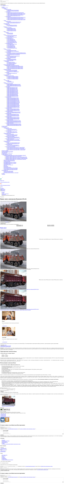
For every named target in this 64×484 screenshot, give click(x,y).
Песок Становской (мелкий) (11, 57)
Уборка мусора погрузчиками (10, 136)
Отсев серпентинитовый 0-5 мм (12, 42)
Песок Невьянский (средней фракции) (13, 51)
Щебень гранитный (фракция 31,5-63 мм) (13, 105)
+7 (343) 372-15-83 (3, 416)
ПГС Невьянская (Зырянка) (11, 63)
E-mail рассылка (4, 153)
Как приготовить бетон (7, 167)
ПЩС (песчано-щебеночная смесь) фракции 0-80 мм (15, 68)
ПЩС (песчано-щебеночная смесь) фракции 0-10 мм (15, 66)
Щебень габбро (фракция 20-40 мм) (12, 93)
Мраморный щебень (9, 116)
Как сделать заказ (4, 152)
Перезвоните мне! (3, 223)
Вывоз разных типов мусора (10, 138)
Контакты (3, 174)
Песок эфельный (8, 58)
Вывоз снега (3, 227)
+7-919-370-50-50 (2, 448)
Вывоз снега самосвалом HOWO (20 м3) (13, 143)
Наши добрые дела (5, 170)
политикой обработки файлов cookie (42, 469)
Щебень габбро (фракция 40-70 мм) (12, 94)
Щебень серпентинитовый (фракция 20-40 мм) (14, 124)
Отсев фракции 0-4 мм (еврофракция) (11, 35)
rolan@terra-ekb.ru (3, 451)
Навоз (5, 31)
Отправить (2, 483)
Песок (5, 48)
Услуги (3, 456)
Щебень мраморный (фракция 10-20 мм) (13, 117)
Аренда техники (6, 127)
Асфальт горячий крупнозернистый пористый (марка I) (15, 12)
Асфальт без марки (8, 9)
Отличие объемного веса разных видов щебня (11, 168)
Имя (1, 475)
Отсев (5, 34)
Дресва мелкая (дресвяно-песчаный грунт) (13, 22)
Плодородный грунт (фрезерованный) (13, 71)
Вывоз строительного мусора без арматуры (13, 140)
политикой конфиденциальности (30, 466)
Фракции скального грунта (10, 75)
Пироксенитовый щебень (9, 119)
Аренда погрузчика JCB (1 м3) (11, 129)
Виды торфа (7, 80)
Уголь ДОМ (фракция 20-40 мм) (12, 25)
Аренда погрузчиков (9, 128)
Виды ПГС (7, 61)
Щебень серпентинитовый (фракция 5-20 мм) (14, 123)
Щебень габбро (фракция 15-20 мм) (12, 92)
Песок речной (8, 55)
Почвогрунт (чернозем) (7, 69)
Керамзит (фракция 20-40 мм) (11, 30)
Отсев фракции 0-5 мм (9, 37)
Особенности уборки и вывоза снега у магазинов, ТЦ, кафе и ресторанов (16, 158)
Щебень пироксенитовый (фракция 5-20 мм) (14, 120)
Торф (4, 79)
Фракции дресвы (8, 21)
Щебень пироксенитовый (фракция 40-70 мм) (14, 122)
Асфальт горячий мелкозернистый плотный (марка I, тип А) (16, 13)
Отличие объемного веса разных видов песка (10, 169)
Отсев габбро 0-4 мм (10, 36)
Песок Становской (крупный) (11, 56)
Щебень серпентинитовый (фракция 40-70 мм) (14, 125)
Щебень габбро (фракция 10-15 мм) (12, 90)
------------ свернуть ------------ (4, 5)
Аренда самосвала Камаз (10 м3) (12, 131)
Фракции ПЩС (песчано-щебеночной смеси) (12, 65)
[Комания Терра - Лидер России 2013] (2, 190)
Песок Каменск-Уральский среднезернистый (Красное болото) (16, 53)
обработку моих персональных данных (47, 466)
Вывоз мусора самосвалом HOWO (12, 134)
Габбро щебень (8, 86)
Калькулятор (4, 458)
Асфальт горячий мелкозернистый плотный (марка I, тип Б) (16, 14)
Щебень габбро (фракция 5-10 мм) (12, 88)
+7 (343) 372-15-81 (3, 414)
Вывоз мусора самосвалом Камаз (12, 135)
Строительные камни (7, 161)
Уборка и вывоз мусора (7, 133)
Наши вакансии (4, 441)
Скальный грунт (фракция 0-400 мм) (12, 77)
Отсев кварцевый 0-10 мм (11, 46)
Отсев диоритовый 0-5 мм (11, 40)
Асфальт (5, 8)
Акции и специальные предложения (7, 151)
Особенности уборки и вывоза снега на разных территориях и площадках (15, 155)
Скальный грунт (6, 74)
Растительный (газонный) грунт (12, 73)
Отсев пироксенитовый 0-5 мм (12, 41)
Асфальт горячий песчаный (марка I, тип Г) (13, 15)
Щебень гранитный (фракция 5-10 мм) (13, 98)
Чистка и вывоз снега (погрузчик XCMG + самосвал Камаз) (16, 149)
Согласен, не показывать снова (5, 470)
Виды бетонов (6, 166)
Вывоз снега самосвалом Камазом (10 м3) (13, 142)
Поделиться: (2, 196)
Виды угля (5, 165)
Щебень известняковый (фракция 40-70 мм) (13, 112)
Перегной (7, 32)
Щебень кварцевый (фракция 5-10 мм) (13, 114)
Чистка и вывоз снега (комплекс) (10, 146)
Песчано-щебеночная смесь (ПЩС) (9, 64)
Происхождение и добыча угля (8, 164)
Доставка (3, 457)
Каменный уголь (6, 23)
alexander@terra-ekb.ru (3, 449)
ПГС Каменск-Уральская (11, 62)
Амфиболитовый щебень (9, 83)
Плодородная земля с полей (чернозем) (11, 70)
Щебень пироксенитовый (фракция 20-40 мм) (14, 121)
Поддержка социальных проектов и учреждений (11, 172)
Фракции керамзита (8, 27)
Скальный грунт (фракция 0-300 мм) (12, 76)
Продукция (3, 455)
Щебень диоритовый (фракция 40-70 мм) (13, 110)
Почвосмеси (7, 72)
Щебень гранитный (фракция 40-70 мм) (13, 106)
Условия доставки (4, 126)
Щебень (5, 82)
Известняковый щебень (9, 111)
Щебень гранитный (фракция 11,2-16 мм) (13, 101)
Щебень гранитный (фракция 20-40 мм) (13, 103)
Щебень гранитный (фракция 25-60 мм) (13, 104)
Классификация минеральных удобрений (10, 163)
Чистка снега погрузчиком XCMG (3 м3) (13, 145)
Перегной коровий (10, 33)
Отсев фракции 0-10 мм (9, 43)
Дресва (5, 20)
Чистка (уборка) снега (9, 144)
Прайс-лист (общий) (5, 150)
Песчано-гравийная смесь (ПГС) (8, 60)
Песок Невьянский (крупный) (11, 50)
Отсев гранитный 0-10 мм (11, 45)
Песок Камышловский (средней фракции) (13, 54)
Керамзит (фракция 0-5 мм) (11, 28)
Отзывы (3, 173)
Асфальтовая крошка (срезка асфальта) (13, 10)
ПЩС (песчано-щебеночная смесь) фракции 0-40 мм (15, 67)
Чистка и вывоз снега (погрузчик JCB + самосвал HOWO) (16, 147)
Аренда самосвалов (8, 130)
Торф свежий (9, 81)
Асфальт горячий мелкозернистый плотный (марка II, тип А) (16, 17)
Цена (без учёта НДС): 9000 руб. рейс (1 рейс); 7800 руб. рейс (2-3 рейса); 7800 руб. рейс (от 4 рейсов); (19, 309)
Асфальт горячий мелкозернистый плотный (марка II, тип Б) (16, 19)
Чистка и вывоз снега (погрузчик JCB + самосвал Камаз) (15, 148)
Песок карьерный (8, 49)
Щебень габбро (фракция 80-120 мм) (12, 96)
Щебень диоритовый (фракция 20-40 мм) (13, 109)
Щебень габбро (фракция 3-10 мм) (12, 87)
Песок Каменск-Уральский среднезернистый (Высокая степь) (16, 52)
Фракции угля (8, 24)
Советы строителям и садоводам (7, 154)
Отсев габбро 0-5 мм (10, 38)
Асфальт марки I (8, 11)
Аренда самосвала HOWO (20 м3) (12, 132)
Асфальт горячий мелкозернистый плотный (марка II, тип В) (16, 18)
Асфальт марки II (8, 16)
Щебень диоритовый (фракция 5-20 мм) (13, 108)
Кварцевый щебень (8, 113)
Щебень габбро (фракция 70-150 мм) (12, 95)
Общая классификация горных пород (9, 160)
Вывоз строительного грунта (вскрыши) (13, 139)
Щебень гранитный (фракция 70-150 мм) (13, 107)
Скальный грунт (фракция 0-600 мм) (12, 78)
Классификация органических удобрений (10, 162)
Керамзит (5, 26)
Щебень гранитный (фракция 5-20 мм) (13, 99)
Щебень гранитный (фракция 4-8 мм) (12, 97)
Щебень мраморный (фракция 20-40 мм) (13, 118)
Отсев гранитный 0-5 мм (11, 39)
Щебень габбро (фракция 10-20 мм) (12, 91)
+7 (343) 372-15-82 (3, 415)
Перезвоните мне (3, 4)
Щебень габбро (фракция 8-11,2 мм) (12, 89)
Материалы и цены (5, 7)
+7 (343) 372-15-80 (3, 413)
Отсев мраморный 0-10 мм (11, 47)
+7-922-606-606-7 (2, 450)
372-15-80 (6, 221)
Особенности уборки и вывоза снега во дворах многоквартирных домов (16, 157)
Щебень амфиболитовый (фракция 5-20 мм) (13, 84)
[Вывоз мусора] (2, 189)
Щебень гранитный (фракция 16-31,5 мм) (13, 102)
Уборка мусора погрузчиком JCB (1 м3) (13, 137)
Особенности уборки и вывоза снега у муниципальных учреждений (16, 159)
